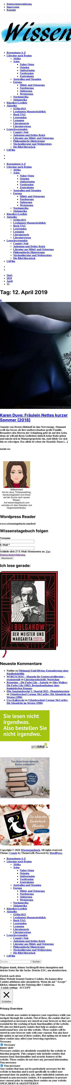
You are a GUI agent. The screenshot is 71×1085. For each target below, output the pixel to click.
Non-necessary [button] (8, 1062)
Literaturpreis (21, 123)
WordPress (56, 853)
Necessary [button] (5, 1041)
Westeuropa (26, 93)
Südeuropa (26, 91)
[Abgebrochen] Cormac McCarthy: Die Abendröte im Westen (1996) (37, 701)
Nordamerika (20, 96)
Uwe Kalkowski (15, 700)
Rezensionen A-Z (16, 52)
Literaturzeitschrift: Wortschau (41, 679)
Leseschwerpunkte (17, 129)
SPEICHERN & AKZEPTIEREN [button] (19, 1083)
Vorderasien (27, 73)
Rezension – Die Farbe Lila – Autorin (27, 682)
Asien (16, 61)
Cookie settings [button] (9, 987)
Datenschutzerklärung (19, 4)
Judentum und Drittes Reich (29, 135)
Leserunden (20, 117)
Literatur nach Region (19, 55)
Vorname (5, 538)
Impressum (13, 7)
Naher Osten (27, 64)
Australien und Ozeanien (27, 79)
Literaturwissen (22, 126)
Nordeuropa (27, 88)
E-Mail (5, 544)
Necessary (9, 1044)
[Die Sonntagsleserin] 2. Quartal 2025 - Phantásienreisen (38, 691)
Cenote (13, 853)
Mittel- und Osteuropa (32, 85)
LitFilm (11, 149)
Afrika (17, 58)
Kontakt (11, 10)
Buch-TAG (19, 114)
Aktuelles (12, 105)
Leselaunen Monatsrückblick (29, 111)
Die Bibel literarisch (24, 147)
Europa (17, 82)
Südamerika (20, 99)
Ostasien (24, 67)
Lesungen (18, 120)
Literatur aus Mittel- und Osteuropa (33, 138)
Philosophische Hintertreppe (29, 141)
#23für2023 (19, 108)
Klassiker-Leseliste (17, 102)
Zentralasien (27, 76)
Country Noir (21, 132)
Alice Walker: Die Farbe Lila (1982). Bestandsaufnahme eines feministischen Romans (37, 685)
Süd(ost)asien (27, 70)
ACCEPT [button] (25, 987)
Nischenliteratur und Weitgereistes (32, 144)
